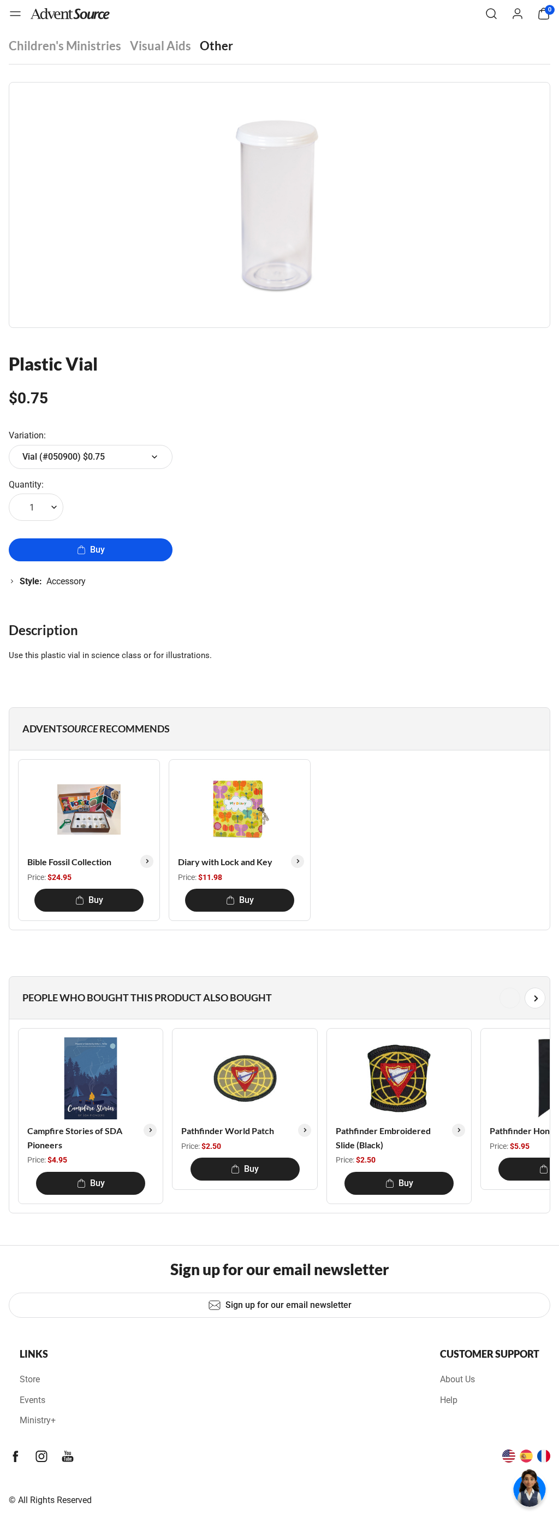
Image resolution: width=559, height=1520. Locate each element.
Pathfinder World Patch (227, 1130)
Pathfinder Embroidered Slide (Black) (383, 1137)
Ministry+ (38, 1420)
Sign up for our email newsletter (288, 1305)
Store (30, 1379)
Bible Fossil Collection (69, 861)
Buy (97, 549)
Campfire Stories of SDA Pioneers (74, 1137)
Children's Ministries (65, 45)
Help (448, 1400)
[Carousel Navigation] (277, 998)
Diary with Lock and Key (225, 861)
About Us (457, 1379)
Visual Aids (160, 45)
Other (216, 45)
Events (32, 1400)
